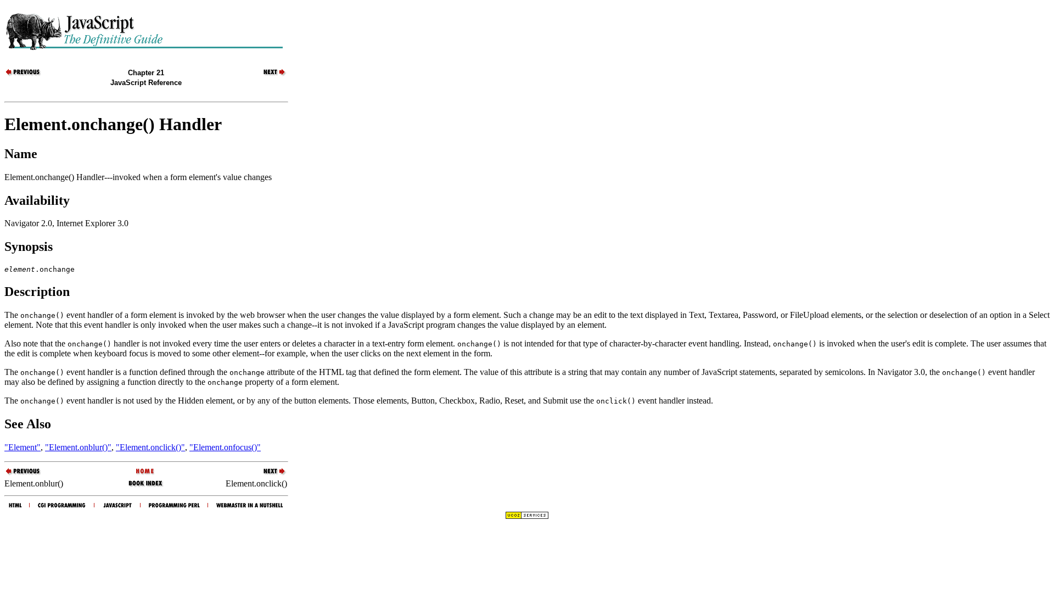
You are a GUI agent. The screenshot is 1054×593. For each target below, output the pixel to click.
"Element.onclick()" (150, 447)
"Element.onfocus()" (225, 447)
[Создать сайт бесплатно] (527, 516)
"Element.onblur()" (78, 447)
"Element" (22, 447)
